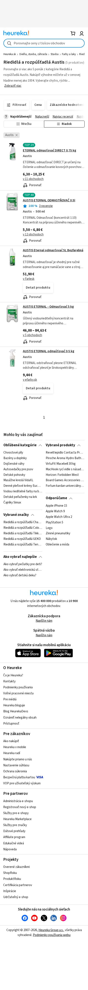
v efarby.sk (30, 379)
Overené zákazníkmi (16, 867)
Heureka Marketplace (17, 819)
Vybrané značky (16, 514)
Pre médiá (9, 699)
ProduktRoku (12, 879)
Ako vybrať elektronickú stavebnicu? (22, 570)
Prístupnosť (11, 723)
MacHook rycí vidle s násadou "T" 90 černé (65, 469)
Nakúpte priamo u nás (17, 759)
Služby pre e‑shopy (16, 813)
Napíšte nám (44, 621)
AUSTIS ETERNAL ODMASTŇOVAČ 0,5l (49, 200)
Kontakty (9, 681)
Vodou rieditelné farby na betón (22, 492)
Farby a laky (69, 54)
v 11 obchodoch (33, 179)
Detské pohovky (14, 475)
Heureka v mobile (14, 747)
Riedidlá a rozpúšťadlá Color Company (22, 528)
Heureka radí (11, 753)
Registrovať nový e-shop (19, 807)
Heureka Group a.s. (50, 930)
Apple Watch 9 (55, 511)
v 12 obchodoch (33, 234)
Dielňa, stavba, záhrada (33, 54)
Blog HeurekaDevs (15, 711)
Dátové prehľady (14, 831)
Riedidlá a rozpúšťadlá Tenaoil (22, 544)
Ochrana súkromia (15, 771)
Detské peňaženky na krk (20, 497)
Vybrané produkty (60, 445)
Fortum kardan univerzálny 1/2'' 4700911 (65, 486)
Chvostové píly (13, 453)
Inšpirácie (9, 891)
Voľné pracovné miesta (18, 693)
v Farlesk (28, 279)
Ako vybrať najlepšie (20, 556)
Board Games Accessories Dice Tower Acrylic (65, 480)
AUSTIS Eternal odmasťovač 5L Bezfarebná (53, 250)
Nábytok (51, 539)
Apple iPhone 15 (56, 506)
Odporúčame (56, 498)
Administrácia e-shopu (18, 801)
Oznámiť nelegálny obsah (20, 717)
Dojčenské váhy (13, 464)
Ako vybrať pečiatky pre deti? (22, 564)
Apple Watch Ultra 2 (59, 517)
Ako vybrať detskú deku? (19, 575)
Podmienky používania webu (51, 935)
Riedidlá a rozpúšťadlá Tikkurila (22, 533)
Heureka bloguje (14, 705)
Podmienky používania (18, 687)
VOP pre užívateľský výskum (22, 783)
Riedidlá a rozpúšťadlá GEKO (22, 539)
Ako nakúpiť (11, 741)
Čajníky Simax (12, 502)
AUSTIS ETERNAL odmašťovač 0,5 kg (48, 351)
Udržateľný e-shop (15, 897)
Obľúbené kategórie (20, 445)
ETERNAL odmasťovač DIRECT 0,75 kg (49, 150)
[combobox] (43, 43)
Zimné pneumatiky (58, 533)
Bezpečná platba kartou (19, 777)
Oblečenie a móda (57, 544)
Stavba (55, 54)
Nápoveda (10, 849)
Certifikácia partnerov (17, 885)
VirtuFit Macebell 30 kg (61, 464)
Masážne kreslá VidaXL (18, 480)
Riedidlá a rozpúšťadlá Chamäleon (22, 522)
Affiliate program (14, 837)
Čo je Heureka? (13, 675)
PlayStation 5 (54, 522)
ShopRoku (10, 873)
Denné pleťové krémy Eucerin (22, 486)
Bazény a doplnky (15, 458)
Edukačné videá (13, 843)
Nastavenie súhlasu (16, 765)
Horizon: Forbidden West (62, 475)
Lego (49, 528)
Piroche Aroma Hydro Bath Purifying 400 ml (65, 458)
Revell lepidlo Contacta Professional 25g (65, 453)
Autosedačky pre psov (18, 469)
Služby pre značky (15, 825)
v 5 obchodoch (32, 335)
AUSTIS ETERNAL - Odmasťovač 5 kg (48, 306)
